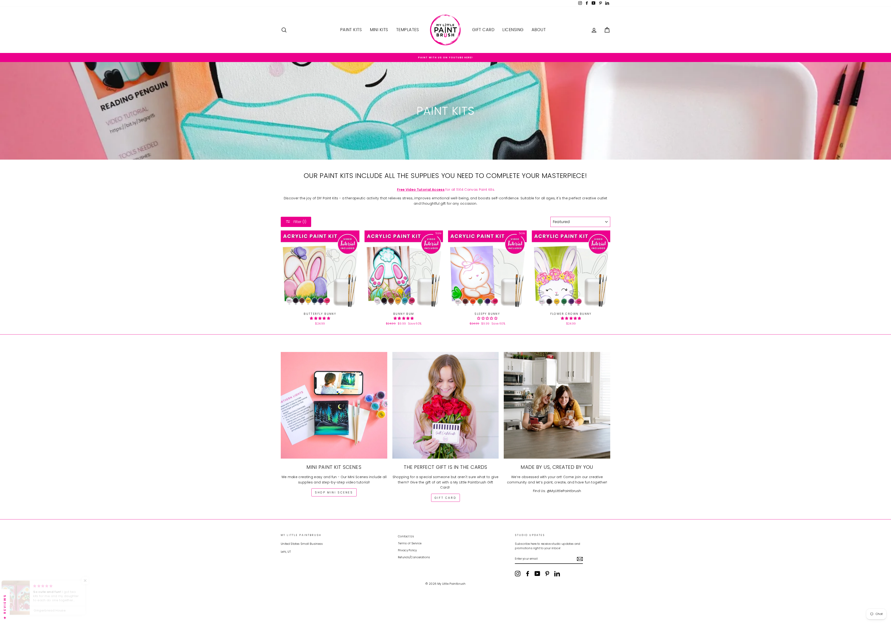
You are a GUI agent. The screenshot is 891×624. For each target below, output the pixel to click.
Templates (407, 30)
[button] (320, 318)
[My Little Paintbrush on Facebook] (527, 573)
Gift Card (483, 30)
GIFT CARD (445, 498)
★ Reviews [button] (5, 606)
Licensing (512, 30)
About (539, 30)
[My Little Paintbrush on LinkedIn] (557, 573)
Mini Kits (379, 30)
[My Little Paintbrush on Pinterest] (547, 573)
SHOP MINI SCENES (334, 492)
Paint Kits (351, 30)
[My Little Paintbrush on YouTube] (537, 573)
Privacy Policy (407, 550)
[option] (445, 57)
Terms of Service (410, 543)
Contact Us (406, 536)
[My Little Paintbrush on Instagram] (517, 573)
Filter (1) (299, 221)
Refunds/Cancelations (414, 557)
